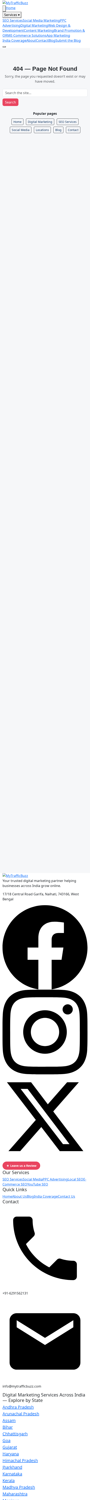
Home (10, 8)
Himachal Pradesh (20, 1460)
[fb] (45, 947)
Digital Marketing (34, 25)
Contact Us (66, 1196)
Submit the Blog (68, 40)
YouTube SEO (37, 1184)
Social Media (21, 130)
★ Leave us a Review (21, 1166)
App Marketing (58, 35)
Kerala (9, 1480)
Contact (42, 40)
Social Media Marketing (41, 20)
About (31, 40)
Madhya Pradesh (19, 1487)
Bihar (8, 1427)
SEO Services (13, 20)
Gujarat (10, 1447)
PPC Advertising (55, 1179)
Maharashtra (15, 1494)
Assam (9, 1420)
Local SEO (75, 1179)
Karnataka (12, 1474)
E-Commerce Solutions (28, 35)
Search (10, 102)
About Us (19, 1196)
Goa (6, 1440)
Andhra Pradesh (18, 1407)
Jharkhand (12, 1467)
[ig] (45, 1031)
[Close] (4, 8)
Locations (42, 130)
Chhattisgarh (15, 1434)
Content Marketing (39, 30)
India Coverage (14, 40)
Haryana (11, 1454)
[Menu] (4, 46)
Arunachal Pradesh (21, 1414)
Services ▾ (12, 15)
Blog (51, 40)
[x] (45, 1116)
